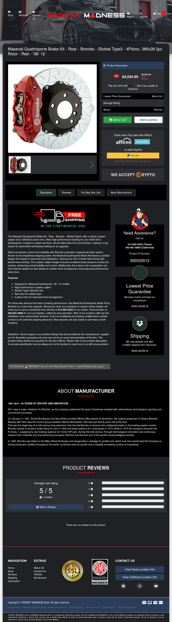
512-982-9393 (65, 309)
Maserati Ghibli (14, 607)
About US (39, 567)
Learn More (142, 141)
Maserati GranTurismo (57, 607)
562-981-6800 (15, 313)
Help (130, 16)
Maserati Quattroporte (127, 607)
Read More (138, 306)
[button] (93, 108)
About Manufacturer (121, 192)
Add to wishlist (148, 120)
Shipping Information (14, 579)
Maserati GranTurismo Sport (34, 607)
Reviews (66, 192)
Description (46, 192)
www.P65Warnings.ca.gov (90, 366)
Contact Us (36, 16)
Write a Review (47, 507)
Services (23, 15)
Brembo (158, 109)
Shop (10, 15)
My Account (40, 577)
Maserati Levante (93, 607)
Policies (38, 574)
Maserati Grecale (76, 607)
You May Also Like (91, 192)
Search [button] (143, 16)
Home (11, 567)
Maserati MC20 (109, 607)
